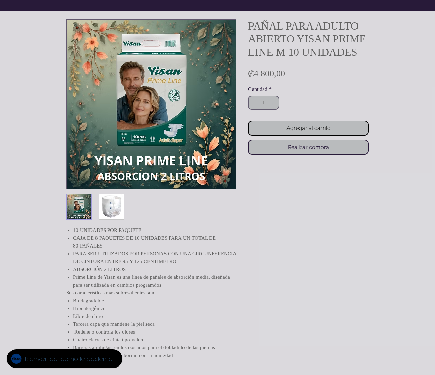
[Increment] (273, 102)
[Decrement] (254, 102)
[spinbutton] (263, 102)
